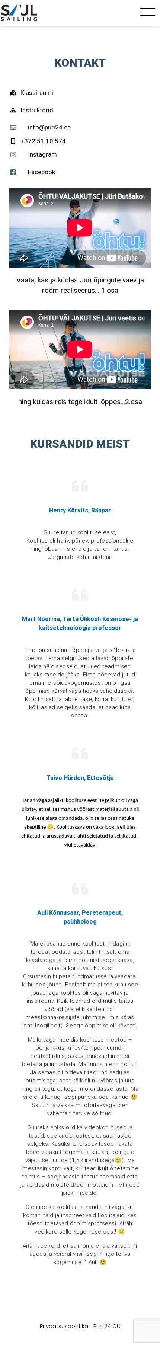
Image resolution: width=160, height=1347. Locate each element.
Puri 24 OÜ (107, 1326)
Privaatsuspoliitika (64, 1326)
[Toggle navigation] (147, 13)
